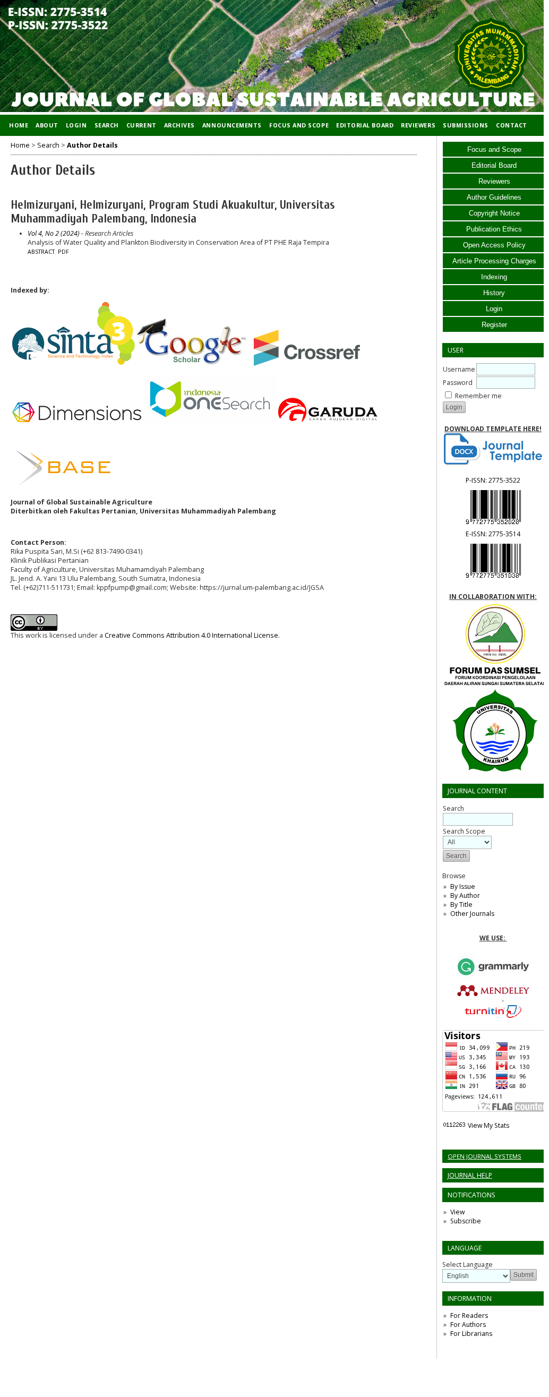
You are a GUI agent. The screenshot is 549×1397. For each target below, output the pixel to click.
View (457, 1211)
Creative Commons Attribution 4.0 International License (191, 635)
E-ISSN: (493, 533)
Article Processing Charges (494, 261)
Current (141, 125)
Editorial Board (494, 165)
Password (458, 382)
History (494, 293)
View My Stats (488, 1125)
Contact (511, 125)
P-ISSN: (493, 480)
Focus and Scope (494, 149)
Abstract (41, 251)
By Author (465, 895)
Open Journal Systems (484, 1156)
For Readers (469, 1315)
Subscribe (465, 1220)
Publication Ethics (494, 229)
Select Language (467, 1264)
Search (107, 125)
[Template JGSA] (493, 449)
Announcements (232, 125)
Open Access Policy (494, 245)
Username (459, 369)
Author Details (92, 145)
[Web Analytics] (454, 1125)
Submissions (465, 125)
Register (494, 325)
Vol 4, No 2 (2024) (54, 233)
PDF (63, 251)
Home (18, 125)
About (47, 125)
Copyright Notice (494, 213)
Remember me (478, 395)
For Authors (468, 1324)
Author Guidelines (494, 197)
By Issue (462, 886)
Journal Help (470, 1175)
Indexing (494, 277)
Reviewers (494, 181)
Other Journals (472, 913)
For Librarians (471, 1333)
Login (494, 309)
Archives (179, 125)
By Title (461, 904)
